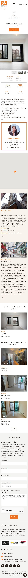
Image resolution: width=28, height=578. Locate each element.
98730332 (15, 145)
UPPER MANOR (6, 395)
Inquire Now (14, 30)
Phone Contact (6, 483)
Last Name (4, 468)
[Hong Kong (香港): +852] (3, 486)
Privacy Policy (10, 575)
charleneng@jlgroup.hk (15, 147)
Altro (3, 213)
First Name (5, 460)
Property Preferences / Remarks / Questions (11, 491)
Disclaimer (18, 575)
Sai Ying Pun (6, 262)
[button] (0, 72)
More (3, 236)
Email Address (6, 475)
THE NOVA (4, 369)
